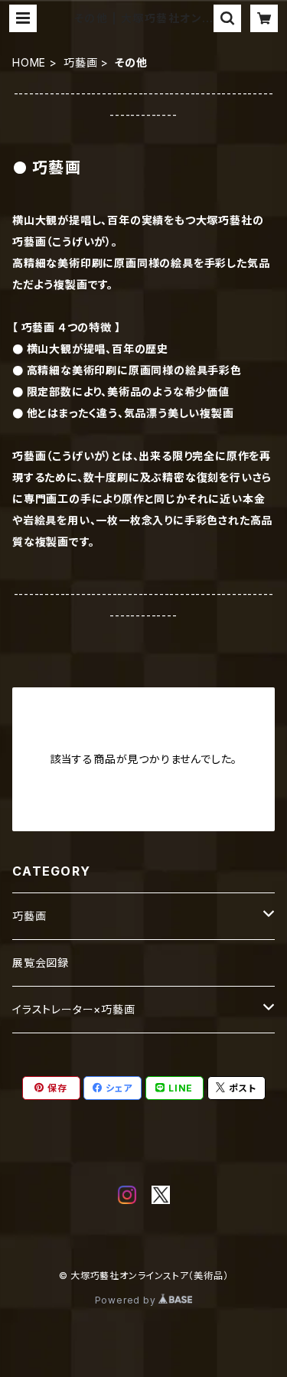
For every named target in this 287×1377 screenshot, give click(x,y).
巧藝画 (80, 62)
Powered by (127, 1300)
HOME (29, 62)
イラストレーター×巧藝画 (73, 1009)
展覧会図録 (40, 962)
